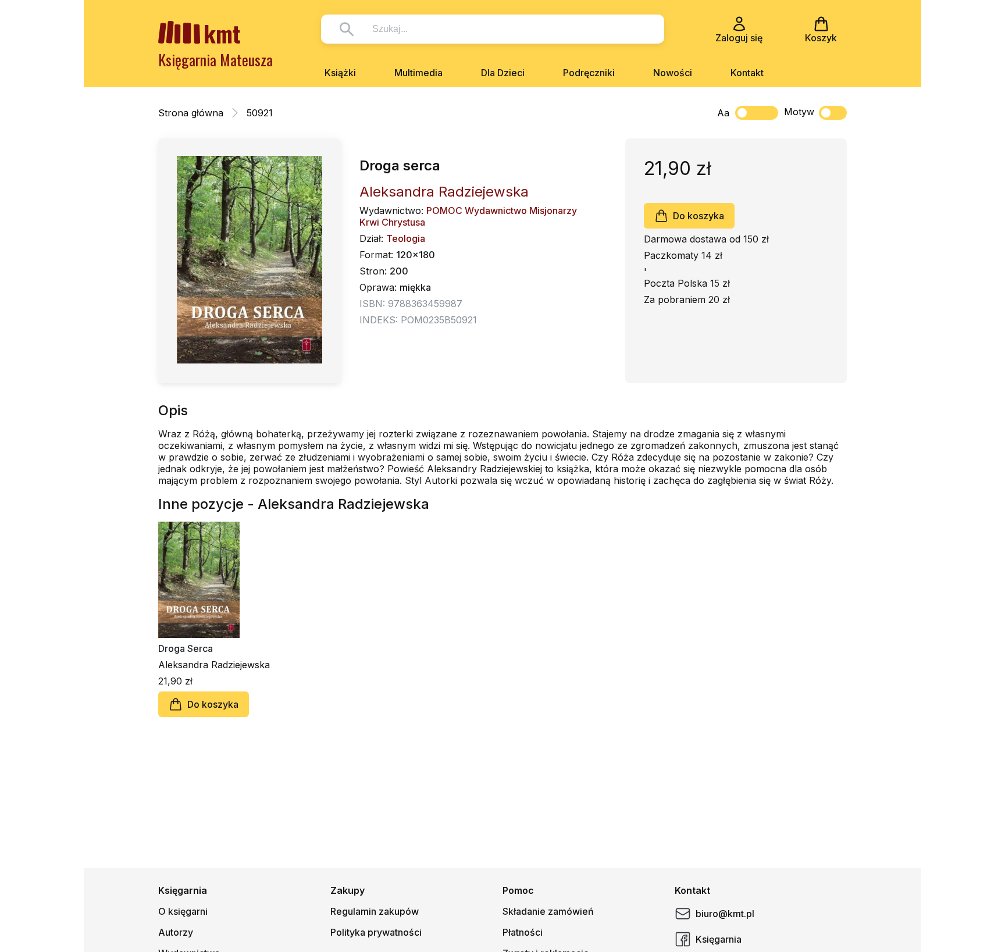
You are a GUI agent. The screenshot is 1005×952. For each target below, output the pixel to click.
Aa (723, 113)
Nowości (672, 73)
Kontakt (747, 73)
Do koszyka (698, 216)
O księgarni (183, 911)
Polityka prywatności (376, 932)
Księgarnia (719, 939)
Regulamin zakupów (374, 911)
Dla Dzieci (503, 73)
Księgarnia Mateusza (215, 59)
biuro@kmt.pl (725, 913)
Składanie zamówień (548, 911)
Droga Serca (185, 648)
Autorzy (175, 932)
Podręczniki (589, 73)
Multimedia (418, 73)
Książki (340, 73)
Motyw (799, 111)
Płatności (522, 932)
